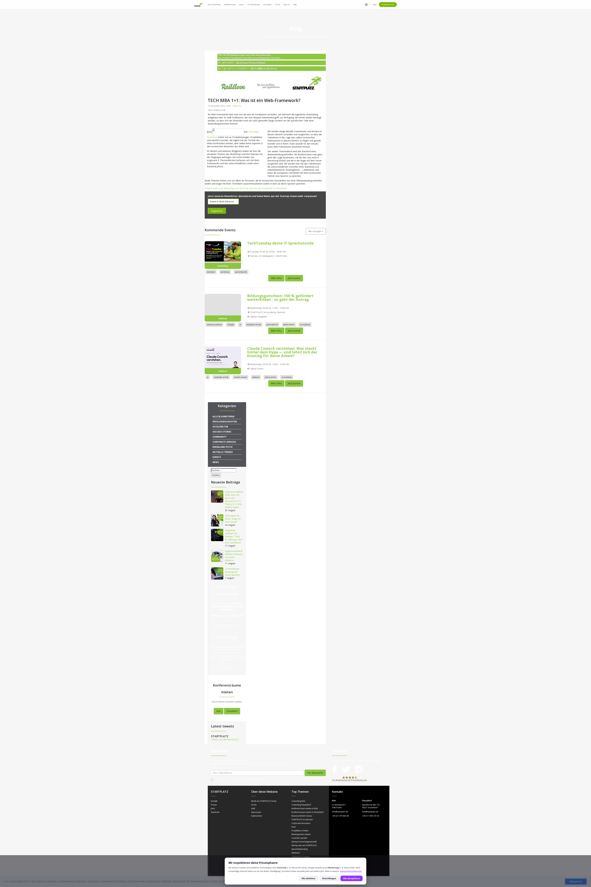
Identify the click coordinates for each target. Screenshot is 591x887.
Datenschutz (257, 779)
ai (240, 324)
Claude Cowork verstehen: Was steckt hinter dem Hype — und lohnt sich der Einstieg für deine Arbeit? (282, 352)
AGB (253, 808)
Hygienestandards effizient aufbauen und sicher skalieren (234, 556)
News (216, 462)
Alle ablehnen (308, 878)
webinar (255, 377)
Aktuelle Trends (223, 452)
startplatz (211, 272)
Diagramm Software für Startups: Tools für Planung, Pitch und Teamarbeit (233, 536)
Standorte (215, 812)
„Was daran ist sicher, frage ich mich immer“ (233, 518)
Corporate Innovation (300, 823)
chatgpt (230, 324)
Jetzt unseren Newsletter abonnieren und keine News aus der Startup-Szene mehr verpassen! (262, 196)
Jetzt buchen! (294, 278)
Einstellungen (329, 878)
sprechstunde (241, 272)
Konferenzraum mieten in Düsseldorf (307, 812)
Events (217, 457)
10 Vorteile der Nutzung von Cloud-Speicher (232, 571)
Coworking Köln (298, 801)
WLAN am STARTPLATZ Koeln (263, 801)
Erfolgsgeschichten (225, 421)
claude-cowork (240, 377)
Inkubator (295, 852)
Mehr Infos (276, 278)
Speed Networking (299, 849)
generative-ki (272, 324)
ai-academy (305, 324)
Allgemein (237, 106)
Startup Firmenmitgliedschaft (304, 841)
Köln (218, 711)
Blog (295, 5)
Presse (214, 804)
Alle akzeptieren (351, 878)
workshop (225, 272)
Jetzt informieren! (226, 624)
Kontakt (214, 801)
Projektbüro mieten (299, 830)
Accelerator (220, 426)
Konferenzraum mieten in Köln (304, 808)
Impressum (256, 812)
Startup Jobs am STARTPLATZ (304, 845)
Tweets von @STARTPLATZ (225, 739)
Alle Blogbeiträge (224, 416)
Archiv (254, 804)
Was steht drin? (216, 768)
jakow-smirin (288, 324)
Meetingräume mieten (301, 834)
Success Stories (222, 431)
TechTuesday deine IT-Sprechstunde (280, 243)
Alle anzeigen (315, 231)
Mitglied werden (388, 5)
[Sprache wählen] (367, 4)
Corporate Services (224, 441)
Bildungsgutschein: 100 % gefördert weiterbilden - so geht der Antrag (280, 297)
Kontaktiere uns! (227, 666)
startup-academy (214, 324)
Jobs (213, 808)
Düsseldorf (232, 711)
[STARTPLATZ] (198, 4)
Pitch (293, 827)
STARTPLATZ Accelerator (302, 819)
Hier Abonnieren (315, 772)
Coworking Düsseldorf (301, 804)
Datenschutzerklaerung (351, 871)
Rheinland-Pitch (222, 446)
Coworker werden (299, 838)
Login (375, 5)
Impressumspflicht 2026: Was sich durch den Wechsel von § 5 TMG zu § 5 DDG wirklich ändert (234, 499)
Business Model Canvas (301, 816)
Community (219, 436)
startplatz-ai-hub (254, 324)
